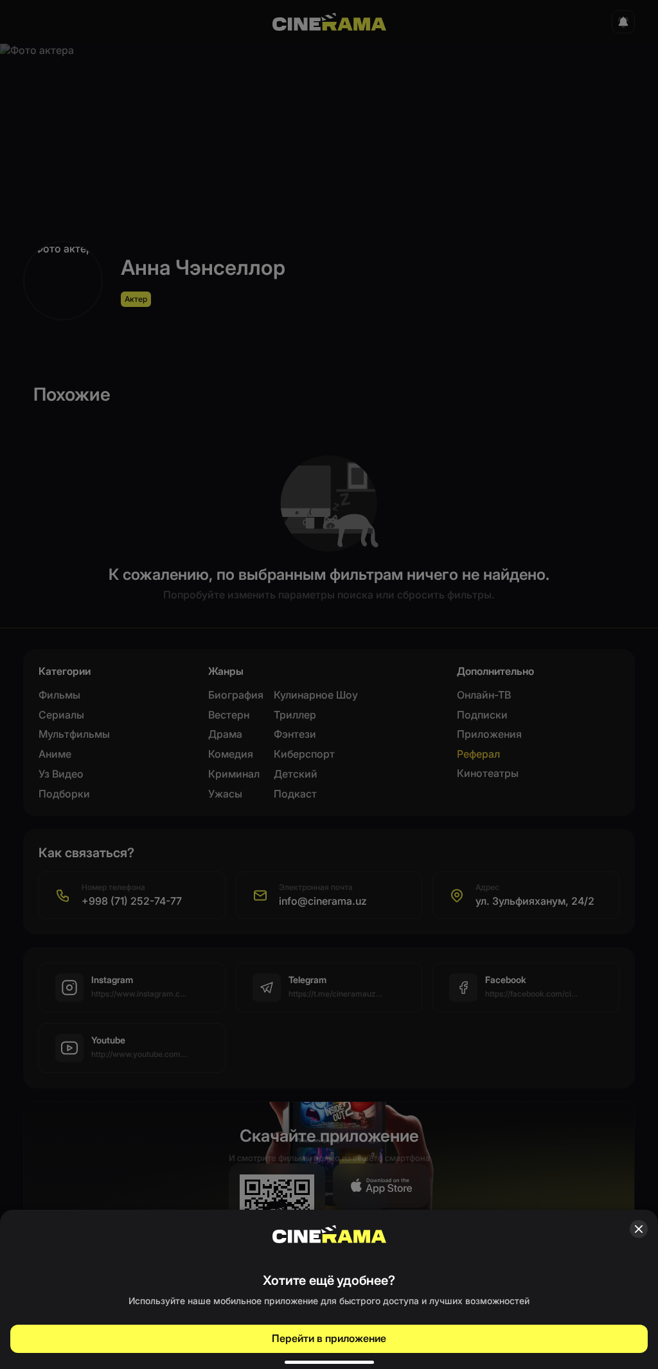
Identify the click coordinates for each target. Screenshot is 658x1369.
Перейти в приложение (329, 1338)
